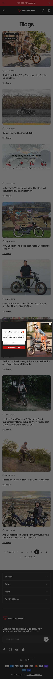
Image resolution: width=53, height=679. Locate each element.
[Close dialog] (50, 324)
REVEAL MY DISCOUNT (14, 347)
